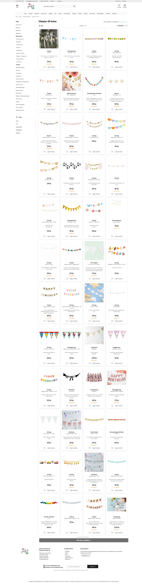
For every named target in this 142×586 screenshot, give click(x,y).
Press (66, 554)
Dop (55, 13)
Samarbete (67, 556)
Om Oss (66, 553)
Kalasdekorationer (123, 21)
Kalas (25, 13)
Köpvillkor (67, 551)
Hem (17, 16)
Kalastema (37, 13)
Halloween (114, 13)
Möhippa (85, 13)
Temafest (30, 13)
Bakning (80, 13)
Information (118, 1)
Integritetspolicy (69, 557)
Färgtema (51, 13)
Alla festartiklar (67, 13)
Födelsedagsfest (100, 13)
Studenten (108, 13)
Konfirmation (92, 13)
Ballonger (74, 13)
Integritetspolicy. (84, 570)
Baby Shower (43, 13)
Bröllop (60, 13)
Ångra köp (67, 559)
